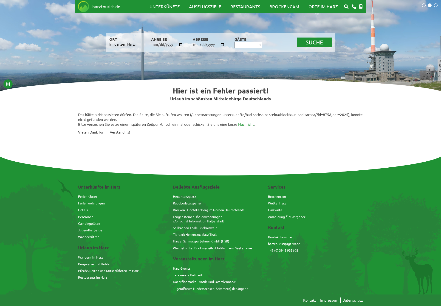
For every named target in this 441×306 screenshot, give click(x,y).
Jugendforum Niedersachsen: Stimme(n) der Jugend (210, 288)
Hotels (83, 210)
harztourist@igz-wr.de (284, 244)
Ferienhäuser (87, 196)
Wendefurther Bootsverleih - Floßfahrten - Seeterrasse (212, 248)
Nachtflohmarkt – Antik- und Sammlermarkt (204, 282)
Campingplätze (89, 223)
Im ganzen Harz (122, 44)
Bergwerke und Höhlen (94, 264)
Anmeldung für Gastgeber (286, 217)
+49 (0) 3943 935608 (283, 250)
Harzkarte (275, 210)
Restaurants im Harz (92, 277)
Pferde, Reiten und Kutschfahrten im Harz (108, 270)
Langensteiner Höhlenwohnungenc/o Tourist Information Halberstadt (198, 219)
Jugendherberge (90, 230)
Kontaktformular (280, 237)
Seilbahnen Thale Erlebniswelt (195, 228)
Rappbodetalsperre (187, 203)
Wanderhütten (88, 237)
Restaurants (245, 6)
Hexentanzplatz (184, 196)
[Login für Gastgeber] (361, 6)
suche (314, 42)
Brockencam (284, 6)
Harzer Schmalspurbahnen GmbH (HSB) (201, 241)
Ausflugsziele (205, 6)
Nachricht (246, 124)
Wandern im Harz (90, 257)
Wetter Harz (277, 203)
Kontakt (309, 300)
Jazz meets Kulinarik (188, 275)
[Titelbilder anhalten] (8, 84)
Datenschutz (352, 300)
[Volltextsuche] (346, 6)
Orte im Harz (323, 6)
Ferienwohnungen (91, 203)
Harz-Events (181, 268)
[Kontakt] (354, 6)
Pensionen (85, 217)
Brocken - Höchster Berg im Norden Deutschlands (208, 210)
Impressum (329, 300)
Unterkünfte (165, 6)
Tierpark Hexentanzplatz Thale (195, 234)
